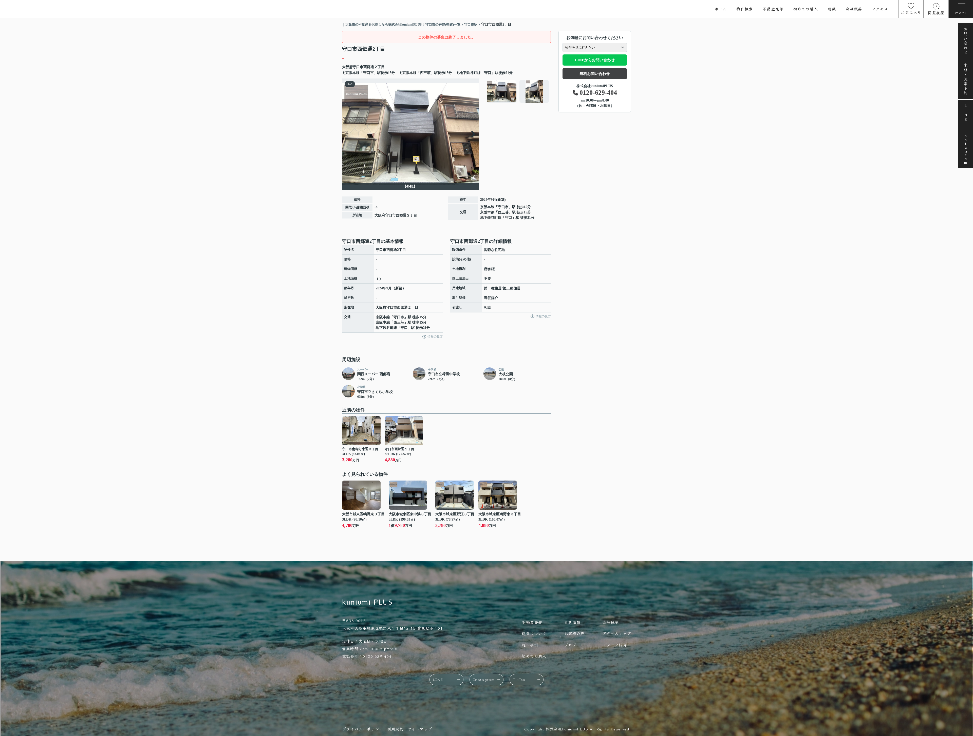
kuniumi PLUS (367, 602)
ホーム (721, 8)
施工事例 (530, 644)
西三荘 (503, 212)
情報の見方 (435, 336)
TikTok (519, 679)
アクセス (880, 8)
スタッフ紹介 (615, 644)
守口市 (358, 67)
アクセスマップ (617, 633)
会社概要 (854, 8)
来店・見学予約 (965, 79)
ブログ (570, 644)
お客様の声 (574, 633)
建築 (832, 8)
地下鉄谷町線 (490, 218)
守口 (508, 218)
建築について (534, 633)
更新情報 (572, 622)
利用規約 (395, 728)
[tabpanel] (518, 91)
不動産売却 (773, 8)
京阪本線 (487, 207)
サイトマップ (420, 728)
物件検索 (744, 8)
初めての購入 (805, 8)
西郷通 (368, 67)
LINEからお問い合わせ (595, 60)
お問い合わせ (965, 41)
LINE (965, 113)
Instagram (965, 147)
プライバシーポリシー (362, 728)
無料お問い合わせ (594, 74)
